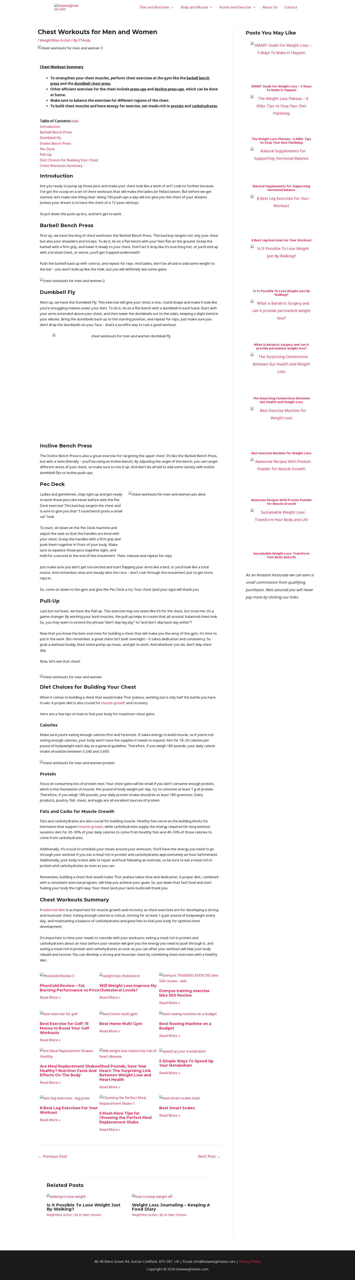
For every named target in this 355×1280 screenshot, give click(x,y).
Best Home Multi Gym (120, 1023)
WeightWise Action (55, 40)
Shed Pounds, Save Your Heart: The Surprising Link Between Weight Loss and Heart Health (125, 1073)
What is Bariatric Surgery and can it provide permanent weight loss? (281, 346)
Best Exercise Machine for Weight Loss (281, 453)
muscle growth (113, 702)
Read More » (50, 997)
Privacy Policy (250, 1261)
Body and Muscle (194, 7)
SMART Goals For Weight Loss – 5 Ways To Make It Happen (281, 88)
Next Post (209, 1156)
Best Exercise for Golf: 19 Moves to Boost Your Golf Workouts (64, 1028)
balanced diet (54, 909)
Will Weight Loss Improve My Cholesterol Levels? (128, 987)
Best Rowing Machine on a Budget (185, 1025)
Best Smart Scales (177, 1108)
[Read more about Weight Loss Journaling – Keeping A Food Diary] (152, 1196)
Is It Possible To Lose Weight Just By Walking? (83, 1207)
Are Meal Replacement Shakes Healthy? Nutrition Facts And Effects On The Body (69, 1070)
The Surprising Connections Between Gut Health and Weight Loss (281, 400)
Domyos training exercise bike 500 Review (184, 993)
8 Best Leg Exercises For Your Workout (69, 1110)
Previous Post (52, 1156)
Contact (290, 7)
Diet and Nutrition (154, 7)
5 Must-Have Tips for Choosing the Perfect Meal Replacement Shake (125, 1117)
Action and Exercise (235, 7)
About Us (269, 7)
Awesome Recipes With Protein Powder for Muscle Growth (281, 502)
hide (74, 121)
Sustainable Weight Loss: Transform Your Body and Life (281, 555)
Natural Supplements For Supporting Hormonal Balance (281, 188)
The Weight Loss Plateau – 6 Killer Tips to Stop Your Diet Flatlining (281, 140)
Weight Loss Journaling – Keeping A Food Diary (171, 1207)
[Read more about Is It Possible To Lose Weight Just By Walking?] (66, 1196)
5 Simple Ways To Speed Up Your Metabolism (186, 1063)
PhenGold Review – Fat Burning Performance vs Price (69, 987)
